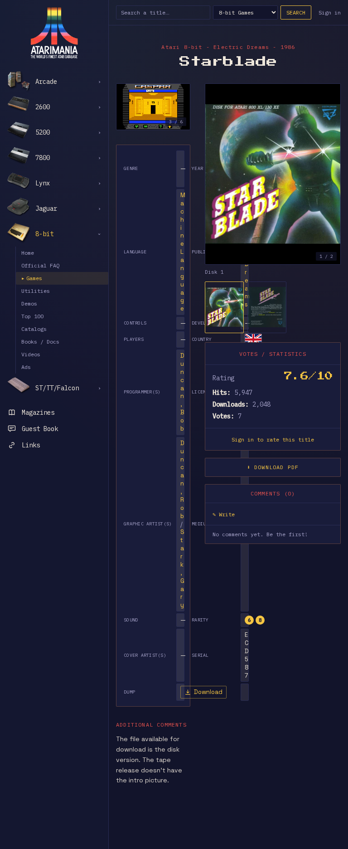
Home (27, 252)
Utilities (35, 290)
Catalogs (34, 328)
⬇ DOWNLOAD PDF (273, 467)
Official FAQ (40, 265)
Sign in (330, 12)
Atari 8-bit (181, 47)
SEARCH (295, 12)
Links (31, 445)
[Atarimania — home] (54, 32)
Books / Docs (40, 341)
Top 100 (32, 316)
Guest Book (40, 429)
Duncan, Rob (182, 479)
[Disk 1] (224, 307)
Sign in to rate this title (273, 439)
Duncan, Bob (182, 392)
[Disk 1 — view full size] (272, 174)
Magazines (38, 412)
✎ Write (224, 514)
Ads (26, 367)
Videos (30, 354)
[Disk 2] (266, 307)
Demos (29, 303)
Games (31, 278)
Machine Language (182, 251)
